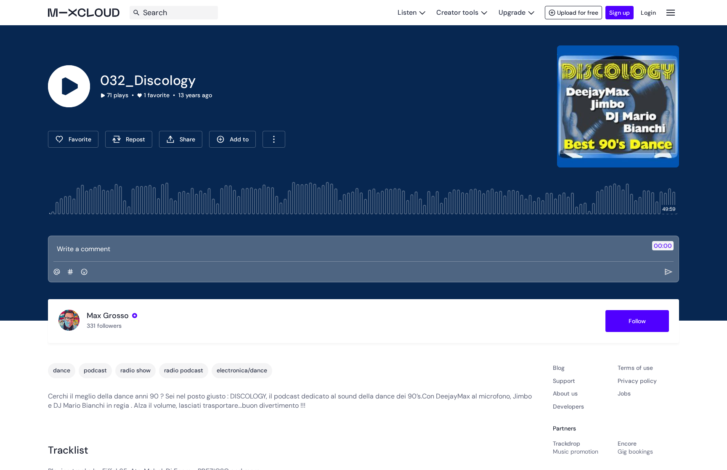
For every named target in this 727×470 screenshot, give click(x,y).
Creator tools (457, 12)
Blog (559, 368)
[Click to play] (69, 86)
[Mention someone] (56, 271)
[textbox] (349, 248)
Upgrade (512, 12)
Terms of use (635, 368)
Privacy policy (637, 381)
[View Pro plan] (134, 315)
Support (564, 381)
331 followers (104, 325)
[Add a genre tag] (70, 271)
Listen (407, 12)
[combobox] (274, 139)
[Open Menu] (670, 12)
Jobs (624, 393)
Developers (568, 406)
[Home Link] (83, 12)
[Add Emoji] (84, 272)
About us (565, 393)
